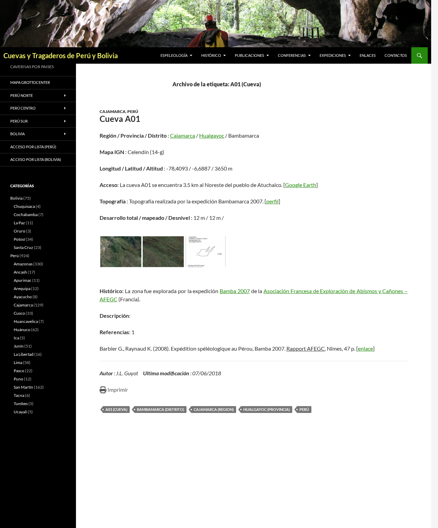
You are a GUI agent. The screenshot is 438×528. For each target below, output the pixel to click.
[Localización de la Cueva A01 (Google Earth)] (120, 251)
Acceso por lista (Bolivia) (35, 159)
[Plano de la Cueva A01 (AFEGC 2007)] (205, 251)
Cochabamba (26, 214)
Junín (19, 346)
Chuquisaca (24, 206)
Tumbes (21, 403)
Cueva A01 (120, 119)
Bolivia (16, 198)
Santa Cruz (23, 247)
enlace (365, 348)
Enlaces (368, 55)
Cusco (19, 313)
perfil (272, 201)
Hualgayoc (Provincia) (266, 409)
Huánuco (22, 329)
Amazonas (23, 263)
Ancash (20, 272)
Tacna (19, 395)
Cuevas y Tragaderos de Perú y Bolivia (60, 55)
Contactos (396, 55)
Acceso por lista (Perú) (33, 146)
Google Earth (300, 184)
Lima (18, 362)
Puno (18, 378)
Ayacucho (23, 296)
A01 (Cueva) (116, 409)
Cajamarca (113, 111)
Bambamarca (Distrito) (160, 409)
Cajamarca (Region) (214, 409)
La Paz (19, 222)
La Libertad (24, 354)
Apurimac (22, 280)
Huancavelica (26, 321)
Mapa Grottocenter (30, 82)
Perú (132, 111)
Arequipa (22, 288)
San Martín (23, 387)
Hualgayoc (211, 135)
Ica (16, 337)
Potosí (19, 239)
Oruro (19, 231)
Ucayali (20, 411)
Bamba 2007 (235, 291)
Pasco (19, 370)
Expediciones (333, 55)
